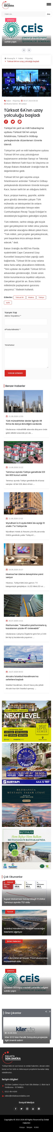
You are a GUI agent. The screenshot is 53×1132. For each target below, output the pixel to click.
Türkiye (41, 297)
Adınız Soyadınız (13, 316)
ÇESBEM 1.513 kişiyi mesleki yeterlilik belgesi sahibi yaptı (26, 989)
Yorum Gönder (15, 373)
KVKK (36, 1127)
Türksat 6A (19, 297)
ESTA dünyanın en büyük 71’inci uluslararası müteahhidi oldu (26, 960)
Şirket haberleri (14, 941)
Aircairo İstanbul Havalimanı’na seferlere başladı (22, 678)
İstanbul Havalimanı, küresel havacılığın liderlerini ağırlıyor (24, 930)
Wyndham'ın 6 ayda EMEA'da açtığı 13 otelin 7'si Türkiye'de (25, 525)
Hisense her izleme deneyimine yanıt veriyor (24, 576)
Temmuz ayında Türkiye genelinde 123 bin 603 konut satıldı (25, 474)
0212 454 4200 (11, 1092)
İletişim (29, 1127)
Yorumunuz (9, 345)
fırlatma (31, 297)
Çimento (10, 971)
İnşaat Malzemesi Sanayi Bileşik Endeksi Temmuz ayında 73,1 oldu (24, 40)
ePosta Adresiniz (12, 329)
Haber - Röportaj (25, 58)
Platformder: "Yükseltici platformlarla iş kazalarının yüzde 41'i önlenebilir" (26, 627)
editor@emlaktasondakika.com (17, 1096)
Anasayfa (10, 58)
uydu (8, 303)
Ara (48, 14)
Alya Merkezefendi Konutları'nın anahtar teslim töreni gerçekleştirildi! (25, 1039)
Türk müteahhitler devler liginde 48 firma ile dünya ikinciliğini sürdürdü (24, 422)
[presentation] (24, 50)
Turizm (10, 912)
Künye (22, 1127)
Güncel (10, 20)
